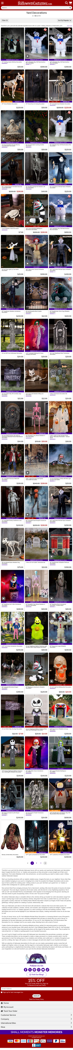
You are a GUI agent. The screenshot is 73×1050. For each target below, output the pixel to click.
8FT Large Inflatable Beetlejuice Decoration (58, 771)
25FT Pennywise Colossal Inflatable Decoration (35, 270)
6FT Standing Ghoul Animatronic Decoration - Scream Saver (58, 605)
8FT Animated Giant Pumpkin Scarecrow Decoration (36, 521)
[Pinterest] (34, 970)
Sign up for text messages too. (13, 992)
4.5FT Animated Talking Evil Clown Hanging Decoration (34, 354)
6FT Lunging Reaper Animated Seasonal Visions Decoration (12, 187)
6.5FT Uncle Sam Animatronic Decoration (12, 646)
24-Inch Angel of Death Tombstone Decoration (34, 813)
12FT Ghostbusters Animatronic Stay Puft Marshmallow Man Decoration (60, 813)
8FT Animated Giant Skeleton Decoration (60, 104)
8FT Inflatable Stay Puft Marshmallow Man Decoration (60, 145)
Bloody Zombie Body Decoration (10, 854)
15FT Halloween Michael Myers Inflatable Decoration (60, 521)
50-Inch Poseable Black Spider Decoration (34, 312)
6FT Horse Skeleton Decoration (9, 104)
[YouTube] (43, 970)
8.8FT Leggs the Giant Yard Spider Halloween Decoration (34, 479)
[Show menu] (2, 3)
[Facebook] (25, 970)
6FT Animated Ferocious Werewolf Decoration (10, 479)
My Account (8, 1007)
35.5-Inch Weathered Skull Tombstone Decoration (59, 354)
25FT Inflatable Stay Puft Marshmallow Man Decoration (35, 62)
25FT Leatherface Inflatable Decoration (60, 854)
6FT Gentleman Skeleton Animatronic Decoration (11, 312)
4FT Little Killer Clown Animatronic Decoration (34, 771)
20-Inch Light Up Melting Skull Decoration (60, 687)
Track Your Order (10, 1011)
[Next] (45, 863)
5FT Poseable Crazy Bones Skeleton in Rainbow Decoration (35, 605)
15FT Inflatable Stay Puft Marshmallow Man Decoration (59, 62)
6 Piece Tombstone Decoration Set (58, 393)
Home (6, 1003)
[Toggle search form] (66, 3)
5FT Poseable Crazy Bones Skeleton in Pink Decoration (35, 436)
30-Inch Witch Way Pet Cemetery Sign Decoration (11, 394)
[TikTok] (47, 970)
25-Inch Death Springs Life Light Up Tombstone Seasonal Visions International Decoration (12, 436)
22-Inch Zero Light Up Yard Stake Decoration (10, 270)
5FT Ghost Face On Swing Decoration (35, 104)
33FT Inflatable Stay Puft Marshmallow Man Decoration (59, 229)
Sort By (63, 20)
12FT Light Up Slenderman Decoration (35, 854)
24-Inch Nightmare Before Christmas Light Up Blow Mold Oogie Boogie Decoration (36, 647)
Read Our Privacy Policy (36, 999)
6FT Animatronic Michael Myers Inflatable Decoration (60, 187)
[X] (30, 970)
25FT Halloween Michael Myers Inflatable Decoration (60, 270)
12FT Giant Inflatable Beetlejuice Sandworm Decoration (34, 229)
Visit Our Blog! (37, 974)
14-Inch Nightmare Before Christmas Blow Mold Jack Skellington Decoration (36, 729)
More (3, 1027)
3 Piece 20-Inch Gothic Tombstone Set (35, 562)
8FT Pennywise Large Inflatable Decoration (58, 647)
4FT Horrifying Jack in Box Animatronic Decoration (11, 605)
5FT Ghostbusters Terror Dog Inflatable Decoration (59, 312)
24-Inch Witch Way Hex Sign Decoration (12, 729)
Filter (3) (5, 20)
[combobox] (34, 7)
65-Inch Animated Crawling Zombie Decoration (35, 145)
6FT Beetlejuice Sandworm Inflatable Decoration (35, 687)
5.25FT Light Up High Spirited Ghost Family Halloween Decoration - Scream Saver (60, 436)
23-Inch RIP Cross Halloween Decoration (12, 353)
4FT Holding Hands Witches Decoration (12, 62)
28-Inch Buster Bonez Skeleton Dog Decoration (11, 563)
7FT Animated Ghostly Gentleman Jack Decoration (12, 521)
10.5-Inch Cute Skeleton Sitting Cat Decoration (34, 394)
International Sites (8, 1023)
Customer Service (8, 1015)
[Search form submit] (70, 7)
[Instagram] (39, 970)
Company (5, 1019)
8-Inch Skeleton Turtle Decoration (10, 228)
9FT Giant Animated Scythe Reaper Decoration (10, 813)
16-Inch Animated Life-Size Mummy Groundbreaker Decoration (11, 145)
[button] (70, 3)
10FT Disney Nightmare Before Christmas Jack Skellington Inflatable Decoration (12, 771)
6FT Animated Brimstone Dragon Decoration (10, 687)
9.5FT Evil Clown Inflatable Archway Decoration (59, 729)
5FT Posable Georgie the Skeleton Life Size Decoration (35, 187)
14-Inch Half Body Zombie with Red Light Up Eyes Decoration (60, 479)
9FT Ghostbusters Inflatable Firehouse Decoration (59, 563)
